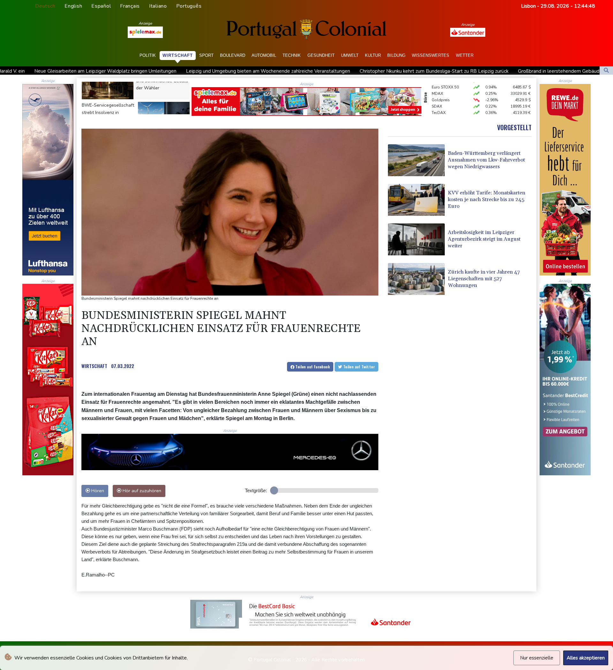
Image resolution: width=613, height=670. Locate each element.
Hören (97, 490)
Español (101, 6)
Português (189, 6)
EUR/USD (440, 105)
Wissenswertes (430, 55)
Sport (206, 55)
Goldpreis (441, 86)
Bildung (396, 55)
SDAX (437, 92)
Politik (148, 55)
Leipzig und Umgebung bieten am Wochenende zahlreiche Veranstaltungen (171, 71)
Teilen (312, 366)
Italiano (158, 6)
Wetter (464, 55)
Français (130, 6)
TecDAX (439, 99)
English (73, 6)
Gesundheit (321, 55)
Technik (292, 55)
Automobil (264, 55)
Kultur (373, 55)
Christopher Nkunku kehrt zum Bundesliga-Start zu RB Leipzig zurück (337, 71)
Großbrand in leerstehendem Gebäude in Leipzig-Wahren (483, 71)
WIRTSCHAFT (94, 365)
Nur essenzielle (536, 658)
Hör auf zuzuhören (141, 490)
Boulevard (232, 55)
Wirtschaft (178, 55)
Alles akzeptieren (586, 658)
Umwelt (350, 55)
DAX (436, 112)
